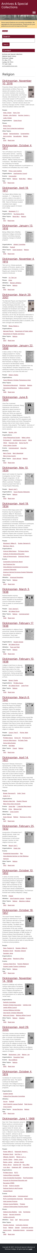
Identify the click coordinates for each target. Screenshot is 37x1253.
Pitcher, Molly (24, 732)
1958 (4, 1022)
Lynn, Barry (6, 1167)
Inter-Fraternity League (17, 898)
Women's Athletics (15, 283)
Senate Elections (18, 1109)
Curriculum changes (22, 1225)
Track (11, 1219)
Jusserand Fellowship (9, 569)
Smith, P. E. (6, 796)
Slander (17, 1227)
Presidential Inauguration (10, 853)
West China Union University (11, 804)
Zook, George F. (14, 608)
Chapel (15, 748)
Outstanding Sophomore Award (13, 561)
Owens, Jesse (18, 1159)
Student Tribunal (22, 801)
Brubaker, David (8, 950)
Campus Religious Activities (11, 1010)
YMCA (30, 440)
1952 (4, 905)
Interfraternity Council (20, 173)
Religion (25, 136)
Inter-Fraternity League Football (13, 1104)
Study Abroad (17, 458)
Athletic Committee (19, 244)
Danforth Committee (9, 1002)
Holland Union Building (10, 1212)
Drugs (5, 1227)
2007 (4, 340)
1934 (4, 462)
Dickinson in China (25, 817)
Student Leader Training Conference (14, 966)
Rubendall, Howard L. (21, 1151)
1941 (4, 752)
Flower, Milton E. (8, 1151)
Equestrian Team (18, 1057)
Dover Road (6, 575)
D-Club (5, 1185)
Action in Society (14, 1185)
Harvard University (15, 1214)
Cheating (22, 1018)
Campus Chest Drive (9, 964)
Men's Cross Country (9, 456)
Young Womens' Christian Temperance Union (17, 380)
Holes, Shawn (7, 112)
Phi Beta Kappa (18, 683)
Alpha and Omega (8, 1015)
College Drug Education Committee (14, 1096)
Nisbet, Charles (13, 375)
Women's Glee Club (9, 801)
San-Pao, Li (18, 1154)
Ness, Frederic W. (8, 948)
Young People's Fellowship (21, 492)
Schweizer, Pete (28, 1167)
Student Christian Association (12, 1005)
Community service (27, 1227)
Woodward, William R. (9, 543)
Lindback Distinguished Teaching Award (15, 1206)
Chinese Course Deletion (10, 1204)
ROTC (16, 1172)
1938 (4, 618)
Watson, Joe (26, 1054)
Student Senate (18, 642)
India (20, 1212)
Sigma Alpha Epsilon (9, 743)
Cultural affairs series (9, 1196)
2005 (4, 1066)
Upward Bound (7, 1191)
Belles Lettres (26, 437)
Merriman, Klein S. (8, 546)
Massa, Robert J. (14, 326)
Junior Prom (24, 685)
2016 (4, 140)
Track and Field (15, 647)
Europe (5, 1214)
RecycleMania (13, 1060)
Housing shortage (8, 1225)
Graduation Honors (19, 1230)
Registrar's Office (18, 958)
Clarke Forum (17, 120)
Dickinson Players (23, 556)
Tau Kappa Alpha (18, 214)
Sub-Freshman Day (9, 564)
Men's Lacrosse (24, 1219)
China (10, 280)
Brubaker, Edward (20, 950)
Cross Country (14, 811)
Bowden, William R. (21, 948)
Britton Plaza (7, 126)
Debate (5, 133)
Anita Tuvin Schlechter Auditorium (13, 128)
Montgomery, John (14, 1054)
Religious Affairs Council (23, 1015)
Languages (29, 1230)
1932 (4, 865)
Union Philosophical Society (11, 437)
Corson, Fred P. (13, 732)
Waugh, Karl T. (13, 489)
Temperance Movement (10, 385)
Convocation (12, 176)
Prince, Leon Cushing (15, 171)
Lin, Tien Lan (13, 277)
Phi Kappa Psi (26, 738)
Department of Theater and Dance (13, 334)
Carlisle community (9, 1217)
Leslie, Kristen (7, 118)
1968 (4, 1234)
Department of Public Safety (24, 331)
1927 (4, 821)
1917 (4, 182)
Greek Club (16, 848)
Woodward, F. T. (14, 211)
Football (12, 247)
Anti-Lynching (7, 136)
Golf (16, 1219)
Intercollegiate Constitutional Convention (15, 567)
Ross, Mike (26, 1164)
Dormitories (26, 1212)
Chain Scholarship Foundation (12, 1178)
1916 (4, 253)
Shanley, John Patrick (10, 115)
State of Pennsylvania (10, 556)
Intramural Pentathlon (16, 577)
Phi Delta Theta (23, 740)
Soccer (5, 1101)
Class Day (23, 448)
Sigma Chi (17, 738)
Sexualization (17, 136)
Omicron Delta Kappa (9, 551)
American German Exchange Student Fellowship (18, 572)
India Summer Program (10, 1201)
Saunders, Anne (8, 953)
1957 (4, 973)
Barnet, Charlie (13, 680)
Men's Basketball (18, 453)
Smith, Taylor (21, 793)
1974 (4, 1113)
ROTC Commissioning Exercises (13, 1199)
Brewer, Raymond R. (9, 793)
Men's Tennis (7, 453)
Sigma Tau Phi (23, 443)
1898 (4, 392)
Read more (11, 140)
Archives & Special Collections (14, 5)
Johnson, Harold (19, 1162)
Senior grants (7, 1230)
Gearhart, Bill (17, 1164)
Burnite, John (13, 432)
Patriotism (22, 385)
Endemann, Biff (16, 1167)
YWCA (5, 443)
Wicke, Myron (7, 1164)
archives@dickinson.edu (9, 66)
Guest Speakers (17, 249)
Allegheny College (24, 901)
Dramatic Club (13, 443)
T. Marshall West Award (24, 806)
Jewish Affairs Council (10, 1007)
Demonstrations (14, 133)
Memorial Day (28, 1199)
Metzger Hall (17, 809)
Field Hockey (28, 1104)
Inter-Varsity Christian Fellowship (13, 1012)
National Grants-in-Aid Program (13, 1188)
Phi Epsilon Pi (7, 440)
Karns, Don (16, 112)
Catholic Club (27, 1005)
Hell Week (12, 745)
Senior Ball (12, 806)
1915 (4, 289)
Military (30, 178)
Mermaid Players (8, 331)
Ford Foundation (28, 1178)
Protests (22, 1204)
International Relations (10, 388)
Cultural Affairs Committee (11, 1175)
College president (23, 388)
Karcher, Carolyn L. (24, 115)
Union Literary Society (10, 445)
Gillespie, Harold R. (9, 1157)
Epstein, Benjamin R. (24, 543)
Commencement (14, 448)
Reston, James (7, 1162)
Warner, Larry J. (21, 1157)
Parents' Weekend (23, 964)
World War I (22, 178)
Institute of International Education (13, 554)
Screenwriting (25, 133)
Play (21, 853)
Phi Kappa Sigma (23, 551)
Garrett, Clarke (7, 1159)
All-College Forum (14, 611)
